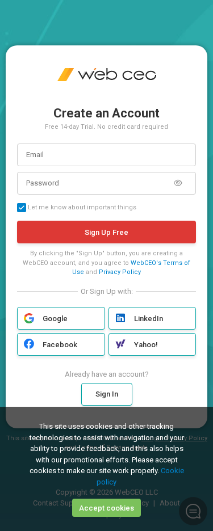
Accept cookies (106, 508)
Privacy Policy (120, 272)
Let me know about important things (81, 207)
